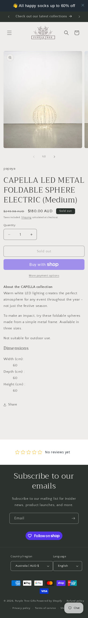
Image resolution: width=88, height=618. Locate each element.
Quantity (9, 225)
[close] (83, 5)
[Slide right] (54, 157)
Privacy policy (21, 608)
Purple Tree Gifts (25, 600)
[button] (9, 33)
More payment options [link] (44, 275)
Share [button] (12, 404)
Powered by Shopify (49, 600)
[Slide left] (34, 157)
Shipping (26, 217)
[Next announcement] (79, 16)
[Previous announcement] (9, 16)
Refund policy (75, 600)
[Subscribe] (73, 518)
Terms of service (45, 608)
